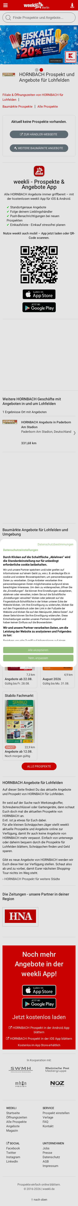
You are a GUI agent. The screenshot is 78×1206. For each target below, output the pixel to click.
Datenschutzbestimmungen (55, 544)
